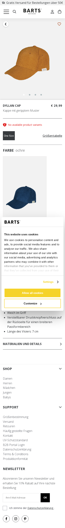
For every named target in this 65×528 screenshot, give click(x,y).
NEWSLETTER (14, 469)
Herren (7, 383)
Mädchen (9, 388)
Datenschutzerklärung (17, 449)
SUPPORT (10, 407)
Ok (45, 497)
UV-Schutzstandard (15, 440)
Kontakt (8, 436)
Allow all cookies (32, 292)
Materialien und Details (22, 344)
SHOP (7, 369)
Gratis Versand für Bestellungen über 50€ (34, 3)
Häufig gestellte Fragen (17, 431)
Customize (30, 303)
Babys (7, 397)
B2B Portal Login (14, 445)
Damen (7, 379)
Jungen (7, 392)
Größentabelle (52, 136)
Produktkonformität (15, 459)
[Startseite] (32, 12)
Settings (48, 281)
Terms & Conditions (15, 454)
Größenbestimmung (15, 417)
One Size (9, 135)
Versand (8, 422)
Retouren (9, 426)
